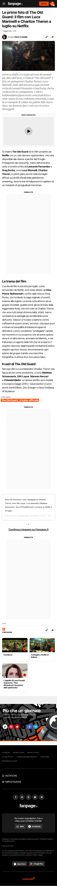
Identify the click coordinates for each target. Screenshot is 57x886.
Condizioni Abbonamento (27, 757)
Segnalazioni (18, 753)
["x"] (23, 726)
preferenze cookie (9, 761)
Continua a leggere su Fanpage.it (28, 529)
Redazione (45, 757)
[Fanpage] (29, 806)
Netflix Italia (24, 516)
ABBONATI (44, 4)
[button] (52, 37)
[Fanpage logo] (15, 3)
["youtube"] (17, 726)
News (4, 623)
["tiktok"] (5, 726)
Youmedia (6, 753)
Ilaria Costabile (21, 37)
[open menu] (3, 4)
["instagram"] (11, 726)
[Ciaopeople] (28, 879)
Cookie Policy (7, 757)
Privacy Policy (33, 753)
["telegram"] (35, 726)
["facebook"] (29, 726)
